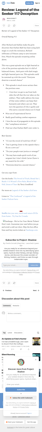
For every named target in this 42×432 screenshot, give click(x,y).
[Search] (38, 333)
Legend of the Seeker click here (24, 190)
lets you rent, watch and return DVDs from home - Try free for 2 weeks (20, 215)
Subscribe (29, 3)
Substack (10, 427)
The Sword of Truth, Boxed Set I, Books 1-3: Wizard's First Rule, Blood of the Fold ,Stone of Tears (21, 181)
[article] (21, 343)
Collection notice (24, 417)
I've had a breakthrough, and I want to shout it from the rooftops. (15, 343)
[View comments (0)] (9, 25)
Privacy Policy (24, 407)
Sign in (37, 3)
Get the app (31, 422)
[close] (35, 359)
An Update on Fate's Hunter (14, 339)
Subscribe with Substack (23, 398)
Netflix (5, 213)
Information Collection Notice (22, 272)
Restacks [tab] (16, 306)
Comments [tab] (7, 306)
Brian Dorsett (12, 18)
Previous (8, 290)
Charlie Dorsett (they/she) (20, 346)
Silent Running (8, 354)
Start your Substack (15, 422)
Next (35, 290)
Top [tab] (4, 333)
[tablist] (11, 305)
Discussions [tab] (18, 333)
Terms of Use (31, 270)
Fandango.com (32, 230)
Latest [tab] (10, 333)
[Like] (4, 25)
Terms (14, 417)
